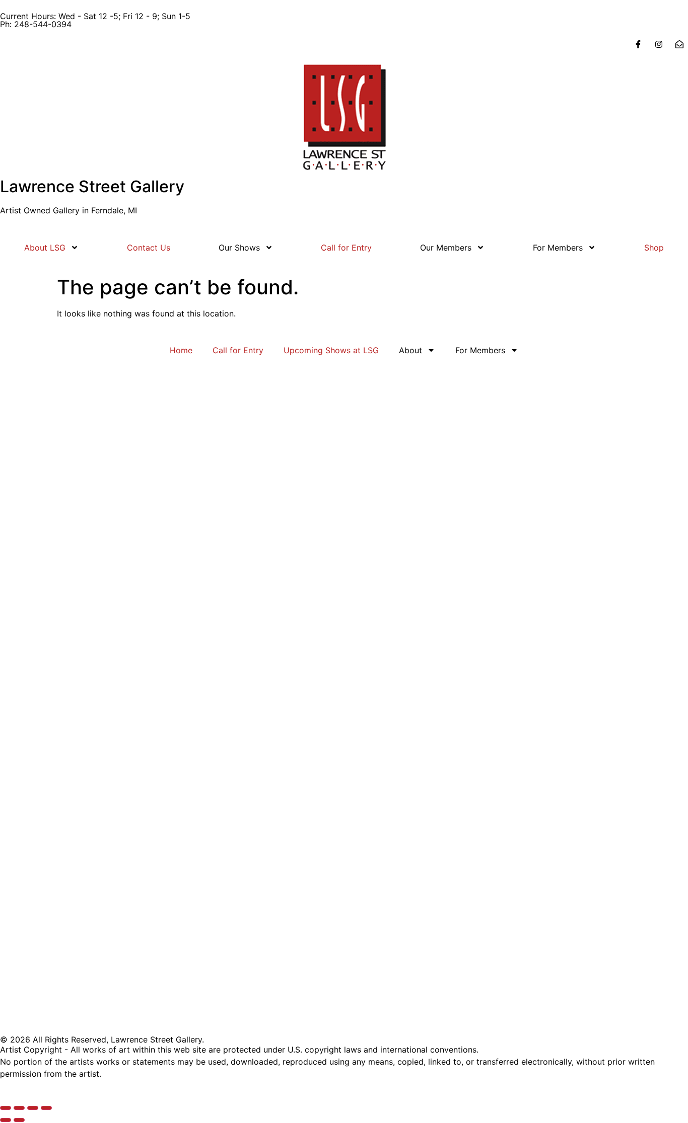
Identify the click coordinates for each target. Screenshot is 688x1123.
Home (181, 350)
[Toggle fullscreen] (19, 1108)
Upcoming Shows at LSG (331, 350)
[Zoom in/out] (5, 1108)
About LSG (44, 248)
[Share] (32, 1108)
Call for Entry (346, 248)
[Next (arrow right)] (19, 1120)
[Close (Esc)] (46, 1108)
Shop (654, 248)
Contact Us (148, 248)
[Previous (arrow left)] (5, 1120)
